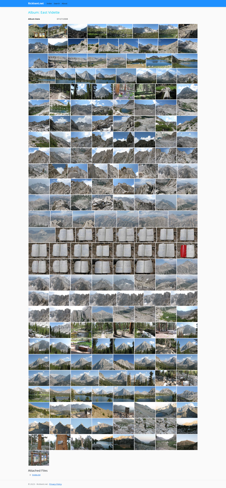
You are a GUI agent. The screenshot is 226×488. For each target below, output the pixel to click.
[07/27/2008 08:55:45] (77, 61)
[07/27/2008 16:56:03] (166, 346)
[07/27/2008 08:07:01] (145, 31)
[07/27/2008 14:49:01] (123, 250)
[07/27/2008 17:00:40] (39, 362)
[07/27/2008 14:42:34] (123, 202)
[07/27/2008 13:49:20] (81, 155)
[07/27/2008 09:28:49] (86, 75)
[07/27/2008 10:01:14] (102, 91)
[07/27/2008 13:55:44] (144, 155)
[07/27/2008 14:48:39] (81, 250)
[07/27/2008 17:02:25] (102, 362)
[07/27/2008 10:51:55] (187, 91)
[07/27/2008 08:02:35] (119, 31)
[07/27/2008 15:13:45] (157, 298)
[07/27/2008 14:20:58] (113, 171)
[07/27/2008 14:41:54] (187, 186)
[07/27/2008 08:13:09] (187, 31)
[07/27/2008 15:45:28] (166, 314)
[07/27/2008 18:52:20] (187, 410)
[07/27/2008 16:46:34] (123, 346)
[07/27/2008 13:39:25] (60, 155)
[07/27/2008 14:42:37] (144, 202)
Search (57, 3)
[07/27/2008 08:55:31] (57, 61)
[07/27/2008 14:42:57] (83, 219)
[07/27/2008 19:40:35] (166, 442)
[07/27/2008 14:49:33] (39, 267)
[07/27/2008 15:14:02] (60, 314)
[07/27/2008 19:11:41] (60, 442)
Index (49, 3)
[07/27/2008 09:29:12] (126, 75)
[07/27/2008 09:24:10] (136, 61)
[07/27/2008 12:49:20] (81, 139)
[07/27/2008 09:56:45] (60, 91)
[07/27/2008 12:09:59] (102, 123)
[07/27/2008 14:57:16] (144, 283)
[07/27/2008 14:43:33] (42, 234)
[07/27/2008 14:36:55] (123, 186)
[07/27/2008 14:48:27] (39, 250)
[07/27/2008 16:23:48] (123, 330)
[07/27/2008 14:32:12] (148, 171)
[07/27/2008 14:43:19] (153, 219)
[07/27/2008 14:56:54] (60, 283)
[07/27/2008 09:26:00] (159, 61)
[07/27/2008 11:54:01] (166, 107)
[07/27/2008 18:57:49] (102, 426)
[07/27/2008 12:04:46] (39, 123)
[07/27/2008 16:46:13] (81, 346)
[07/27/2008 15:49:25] (187, 314)
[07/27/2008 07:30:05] (57, 31)
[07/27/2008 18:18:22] (39, 410)
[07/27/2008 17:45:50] (123, 394)
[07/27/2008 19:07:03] (187, 426)
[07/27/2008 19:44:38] (39, 458)
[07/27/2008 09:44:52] (187, 75)
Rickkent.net (36, 3)
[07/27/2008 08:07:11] (168, 31)
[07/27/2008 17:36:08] (39, 394)
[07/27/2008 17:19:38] (113, 378)
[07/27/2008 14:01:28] (166, 155)
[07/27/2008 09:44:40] (146, 75)
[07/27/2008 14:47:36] (65, 234)
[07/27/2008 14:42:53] (39, 219)
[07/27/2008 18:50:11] (166, 410)
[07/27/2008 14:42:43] (166, 202)
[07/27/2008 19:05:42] (166, 426)
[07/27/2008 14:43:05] (106, 219)
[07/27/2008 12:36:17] (60, 139)
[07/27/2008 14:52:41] (123, 267)
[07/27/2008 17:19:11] (39, 378)
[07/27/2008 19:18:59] (102, 442)
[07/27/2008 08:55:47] (97, 61)
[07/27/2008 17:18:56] (144, 362)
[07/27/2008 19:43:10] (187, 442)
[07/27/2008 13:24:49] (187, 139)
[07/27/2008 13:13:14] (123, 139)
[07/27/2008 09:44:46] (167, 75)
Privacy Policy (55, 484)
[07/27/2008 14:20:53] (77, 171)
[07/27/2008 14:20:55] (97, 171)
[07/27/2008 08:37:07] (128, 46)
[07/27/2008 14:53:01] (144, 267)
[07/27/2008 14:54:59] (187, 267)
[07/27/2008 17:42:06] (60, 394)
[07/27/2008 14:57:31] (187, 283)
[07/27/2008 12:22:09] (166, 123)
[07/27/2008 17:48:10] (144, 394)
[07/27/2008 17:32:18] (186, 378)
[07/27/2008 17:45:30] (81, 394)
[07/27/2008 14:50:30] (81, 267)
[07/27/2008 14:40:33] (166, 186)
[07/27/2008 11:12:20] (60, 107)
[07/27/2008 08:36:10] (93, 46)
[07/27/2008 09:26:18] (42, 75)
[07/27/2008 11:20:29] (81, 107)
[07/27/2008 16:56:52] (187, 346)
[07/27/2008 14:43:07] (128, 219)
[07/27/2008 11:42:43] (144, 107)
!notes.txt (36, 474)
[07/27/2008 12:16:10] (123, 123)
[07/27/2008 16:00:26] (39, 330)
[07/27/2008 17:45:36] (102, 394)
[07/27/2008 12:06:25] (81, 123)
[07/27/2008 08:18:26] (38, 46)
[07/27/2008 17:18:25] (123, 362)
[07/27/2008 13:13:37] (166, 139)
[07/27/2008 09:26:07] (184, 61)
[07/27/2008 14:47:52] (86, 234)
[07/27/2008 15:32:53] (81, 314)
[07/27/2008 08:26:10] (58, 46)
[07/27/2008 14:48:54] (102, 250)
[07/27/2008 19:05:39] (144, 426)
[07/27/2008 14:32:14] (168, 171)
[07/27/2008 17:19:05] (187, 362)
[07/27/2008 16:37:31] (60, 346)
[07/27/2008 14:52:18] (102, 267)
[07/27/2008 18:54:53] (81, 426)
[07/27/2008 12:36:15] (39, 139)
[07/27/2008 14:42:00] (60, 202)
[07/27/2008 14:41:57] (39, 202)
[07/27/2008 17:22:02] (141, 378)
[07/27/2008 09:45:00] (39, 91)
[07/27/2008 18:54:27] (39, 426)
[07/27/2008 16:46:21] (102, 346)
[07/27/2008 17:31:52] (165, 378)
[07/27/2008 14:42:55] (61, 219)
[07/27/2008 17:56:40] (187, 394)
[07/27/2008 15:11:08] (79, 298)
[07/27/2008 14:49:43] (60, 267)
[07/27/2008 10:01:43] (144, 91)
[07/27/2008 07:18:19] (38, 31)
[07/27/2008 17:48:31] (166, 394)
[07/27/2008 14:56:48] (39, 283)
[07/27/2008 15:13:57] (39, 314)
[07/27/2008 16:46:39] (144, 346)
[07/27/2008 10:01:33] (123, 91)
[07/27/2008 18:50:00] (123, 410)
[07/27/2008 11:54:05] (187, 107)
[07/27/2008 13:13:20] (144, 139)
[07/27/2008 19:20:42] (123, 442)
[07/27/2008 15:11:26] (130, 298)
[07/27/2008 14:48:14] (167, 234)
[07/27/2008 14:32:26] (39, 186)
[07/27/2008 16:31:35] (166, 330)
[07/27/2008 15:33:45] (102, 314)
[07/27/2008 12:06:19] (60, 123)
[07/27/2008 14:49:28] (187, 250)
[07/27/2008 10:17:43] (166, 91)
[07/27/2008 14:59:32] (39, 298)
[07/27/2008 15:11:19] (103, 298)
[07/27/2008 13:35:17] (39, 155)
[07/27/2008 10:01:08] (81, 91)
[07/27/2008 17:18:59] (166, 362)
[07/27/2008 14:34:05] (102, 186)
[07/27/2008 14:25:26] (128, 171)
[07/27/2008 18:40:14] (102, 410)
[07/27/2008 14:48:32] (60, 250)
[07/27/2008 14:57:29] (166, 283)
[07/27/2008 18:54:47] (60, 426)
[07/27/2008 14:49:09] (144, 250)
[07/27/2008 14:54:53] (166, 267)
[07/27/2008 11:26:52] (123, 107)
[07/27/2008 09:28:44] (65, 75)
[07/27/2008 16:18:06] (81, 330)
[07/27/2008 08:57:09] (116, 61)
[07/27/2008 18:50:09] (144, 410)
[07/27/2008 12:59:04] (102, 139)
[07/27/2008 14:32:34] (60, 186)
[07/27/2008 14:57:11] (123, 283)
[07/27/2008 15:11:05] (59, 298)
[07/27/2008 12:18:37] (144, 123)
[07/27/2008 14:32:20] (187, 171)
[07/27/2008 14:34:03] (81, 186)
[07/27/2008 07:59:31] (77, 31)
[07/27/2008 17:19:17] (60, 378)
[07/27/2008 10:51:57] (39, 107)
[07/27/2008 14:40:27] (144, 186)
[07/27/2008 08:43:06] (148, 46)
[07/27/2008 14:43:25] (182, 219)
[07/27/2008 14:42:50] (187, 202)
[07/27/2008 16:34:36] (187, 330)
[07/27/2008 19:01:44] (123, 426)
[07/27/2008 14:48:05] (146, 234)
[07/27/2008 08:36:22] (108, 46)
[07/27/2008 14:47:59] (106, 234)
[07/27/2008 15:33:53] (123, 314)
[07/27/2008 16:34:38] (39, 346)
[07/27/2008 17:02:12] (60, 362)
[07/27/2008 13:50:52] (102, 155)
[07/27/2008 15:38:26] (144, 314)
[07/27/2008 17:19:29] (85, 378)
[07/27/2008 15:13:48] (184, 298)
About (64, 3)
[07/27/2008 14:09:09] (187, 155)
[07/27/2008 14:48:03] (126, 234)
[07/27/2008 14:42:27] (102, 202)
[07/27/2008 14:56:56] (81, 283)
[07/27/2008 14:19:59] (58, 171)
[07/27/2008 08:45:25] (38, 61)
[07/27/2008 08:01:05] (97, 31)
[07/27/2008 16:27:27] (144, 330)
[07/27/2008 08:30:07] (77, 46)
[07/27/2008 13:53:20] (123, 155)
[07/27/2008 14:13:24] (38, 171)
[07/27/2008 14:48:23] (187, 234)
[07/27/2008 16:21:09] (102, 330)
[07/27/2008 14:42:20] (81, 202)
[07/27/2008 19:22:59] (144, 442)
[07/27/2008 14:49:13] (166, 250)
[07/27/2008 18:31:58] (81, 410)
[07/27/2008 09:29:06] (106, 75)
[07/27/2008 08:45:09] (187, 46)
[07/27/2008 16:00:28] (60, 330)
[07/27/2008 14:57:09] (102, 283)
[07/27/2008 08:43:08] (168, 46)
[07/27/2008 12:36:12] (187, 123)
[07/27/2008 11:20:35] (102, 107)
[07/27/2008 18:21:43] (60, 410)
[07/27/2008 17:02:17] (81, 362)
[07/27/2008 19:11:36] (39, 442)
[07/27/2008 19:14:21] (81, 442)
